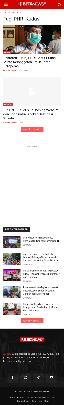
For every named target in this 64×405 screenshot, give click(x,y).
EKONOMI (8, 104)
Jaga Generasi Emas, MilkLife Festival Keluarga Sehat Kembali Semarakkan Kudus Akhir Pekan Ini (41, 257)
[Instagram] (26, 378)
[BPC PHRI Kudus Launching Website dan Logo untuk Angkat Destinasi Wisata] (32, 91)
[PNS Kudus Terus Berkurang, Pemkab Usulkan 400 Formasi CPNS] (12, 242)
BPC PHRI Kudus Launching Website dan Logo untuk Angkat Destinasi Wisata (31, 114)
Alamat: (7, 353)
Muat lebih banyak (30, 129)
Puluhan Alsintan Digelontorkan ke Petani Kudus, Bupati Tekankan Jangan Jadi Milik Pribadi (41, 290)
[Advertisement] (32, 180)
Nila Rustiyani (10, 70)
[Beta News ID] (32, 340)
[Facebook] (13, 378)
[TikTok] (38, 378)
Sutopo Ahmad (10, 122)
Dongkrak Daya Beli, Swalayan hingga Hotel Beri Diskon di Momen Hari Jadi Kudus (41, 307)
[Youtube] (51, 378)
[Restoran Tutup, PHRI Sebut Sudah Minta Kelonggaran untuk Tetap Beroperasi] (32, 39)
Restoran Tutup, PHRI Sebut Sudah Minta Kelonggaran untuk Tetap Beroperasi (29, 62)
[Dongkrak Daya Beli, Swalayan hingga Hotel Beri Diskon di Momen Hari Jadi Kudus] (12, 309)
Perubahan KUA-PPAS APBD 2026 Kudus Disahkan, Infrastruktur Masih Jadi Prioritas (41, 273)
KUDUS (7, 52)
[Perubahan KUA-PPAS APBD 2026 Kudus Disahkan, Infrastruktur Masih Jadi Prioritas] (12, 275)
